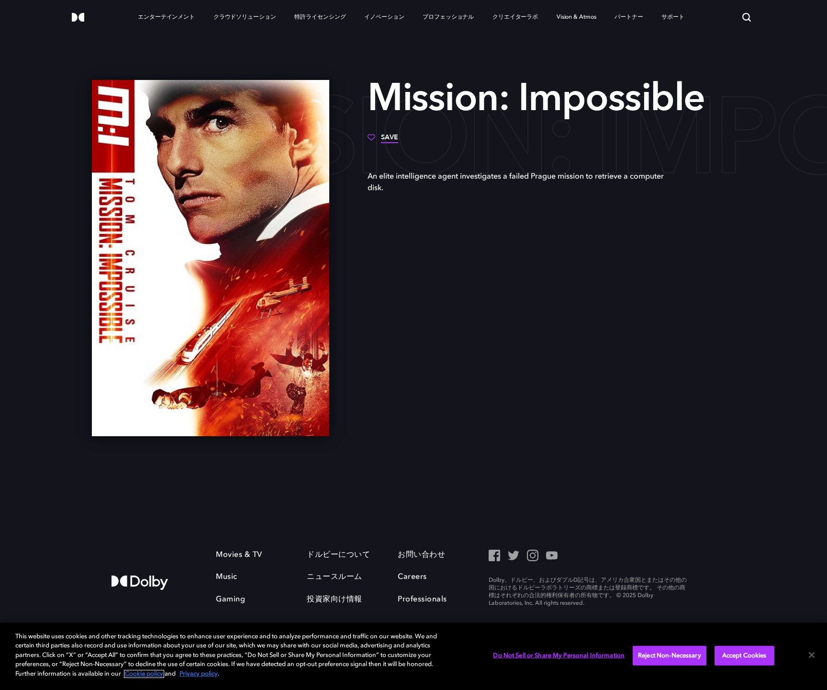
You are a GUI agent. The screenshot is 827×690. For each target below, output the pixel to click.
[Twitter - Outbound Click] (513, 556)
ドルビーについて (338, 555)
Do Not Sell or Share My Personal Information (559, 655)
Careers (412, 577)
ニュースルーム (334, 577)
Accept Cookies (744, 655)
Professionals (422, 599)
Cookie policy (144, 674)
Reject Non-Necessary (669, 655)
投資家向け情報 (334, 599)
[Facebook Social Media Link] (494, 556)
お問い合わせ (421, 555)
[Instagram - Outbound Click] (532, 556)
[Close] (811, 655)
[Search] (746, 17)
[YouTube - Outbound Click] (552, 556)
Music (226, 577)
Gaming (230, 599)
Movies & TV (239, 555)
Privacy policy (198, 674)
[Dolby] (78, 17)
